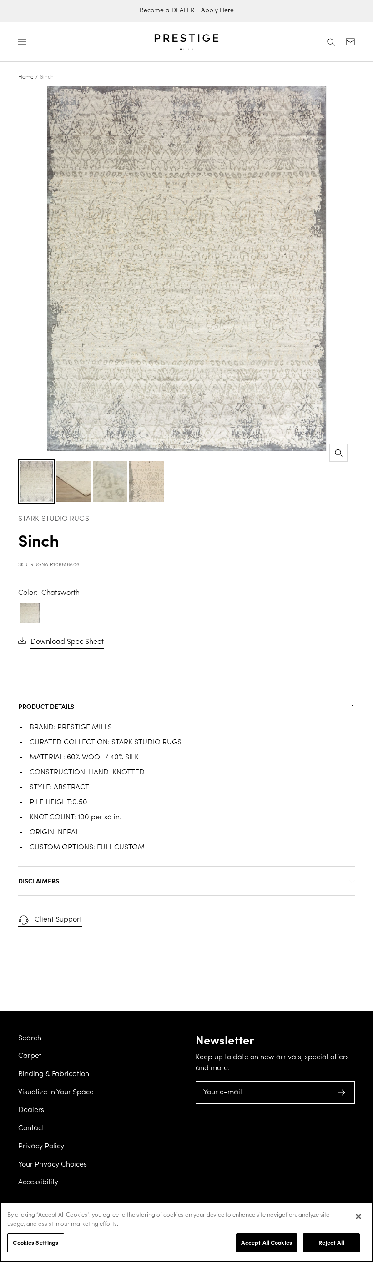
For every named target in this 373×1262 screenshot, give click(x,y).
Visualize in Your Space (56, 1092)
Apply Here (217, 11)
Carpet (29, 1056)
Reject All (331, 1242)
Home (26, 77)
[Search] (330, 41)
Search (29, 1038)
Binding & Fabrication (53, 1074)
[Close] (358, 1217)
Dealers (31, 1110)
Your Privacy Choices (52, 1164)
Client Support (58, 919)
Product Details (46, 706)
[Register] (342, 1092)
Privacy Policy (41, 1146)
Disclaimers (38, 880)
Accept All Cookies (266, 1242)
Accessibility (38, 1182)
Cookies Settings (35, 1242)
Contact (31, 1128)
